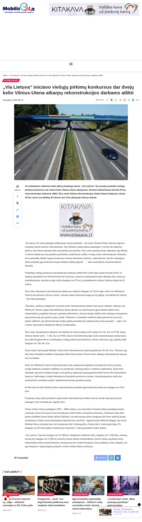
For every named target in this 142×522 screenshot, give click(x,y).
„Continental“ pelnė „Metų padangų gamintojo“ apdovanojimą (121, 502)
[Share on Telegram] (120, 100)
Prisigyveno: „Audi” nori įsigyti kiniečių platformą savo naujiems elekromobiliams (53, 502)
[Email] (124, 100)
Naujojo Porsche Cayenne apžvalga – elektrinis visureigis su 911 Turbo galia (18, 502)
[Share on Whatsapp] (116, 100)
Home (5, 75)
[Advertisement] (71, 39)
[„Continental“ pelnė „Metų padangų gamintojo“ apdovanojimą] (123, 485)
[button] (71, 64)
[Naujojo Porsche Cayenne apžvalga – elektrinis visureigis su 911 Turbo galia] (19, 485)
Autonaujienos (11, 80)
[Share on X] (111, 100)
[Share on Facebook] (107, 100)
